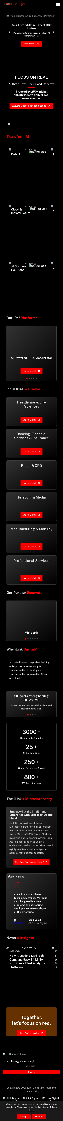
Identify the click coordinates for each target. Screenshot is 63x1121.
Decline (39, 1116)
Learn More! (20, 186)
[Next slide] (54, 32)
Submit (31, 1072)
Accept (23, 1116)
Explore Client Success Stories (29, 105)
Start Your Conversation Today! (29, 862)
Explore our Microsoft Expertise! (29, 43)
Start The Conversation (29, 1033)
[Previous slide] (9, 32)
